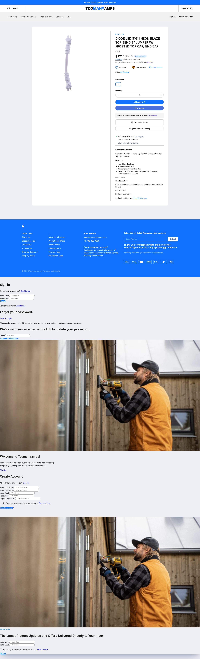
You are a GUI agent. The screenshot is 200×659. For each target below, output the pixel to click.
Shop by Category (30, 252)
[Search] (8, 8)
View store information (128, 143)
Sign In (173, 17)
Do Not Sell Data (55, 255)
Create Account (185, 17)
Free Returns (157, 67)
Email (2, 336)
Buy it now (139, 108)
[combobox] (22, 8)
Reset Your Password (9, 338)
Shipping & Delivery (56, 237)
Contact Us (26, 244)
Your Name (5, 642)
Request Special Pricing (139, 129)
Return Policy (54, 244)
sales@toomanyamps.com (95, 237)
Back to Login (6, 318)
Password (4, 298)
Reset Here (20, 306)
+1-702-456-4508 (91, 241)
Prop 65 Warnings (140, 198)
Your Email (4, 295)
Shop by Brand (28, 255)
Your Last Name (7, 490)
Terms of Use (54, 252)
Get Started (25, 291)
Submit (173, 239)
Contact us (88, 250)
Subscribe (112, 2)
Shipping (118, 59)
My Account (27, 248)
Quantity (118, 90)
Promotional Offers (56, 241)
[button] (191, 8)
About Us (26, 237)
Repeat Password (7, 498)
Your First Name (7, 487)
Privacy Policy (54, 248)
